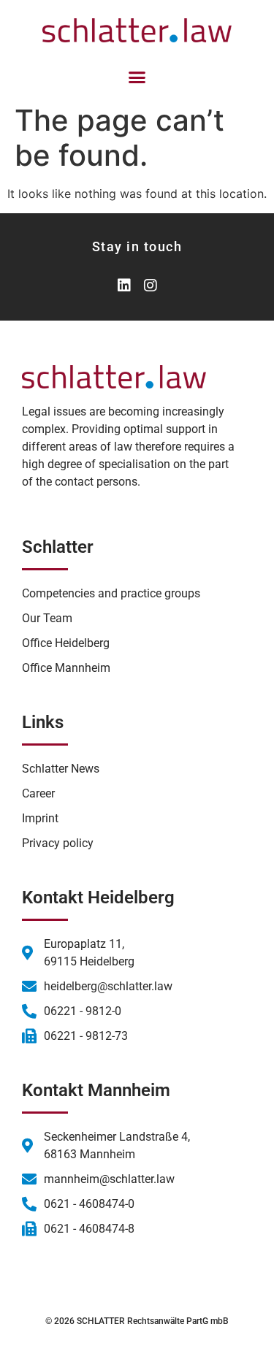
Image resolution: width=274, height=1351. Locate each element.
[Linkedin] (124, 285)
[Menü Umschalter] (137, 77)
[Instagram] (150, 285)
